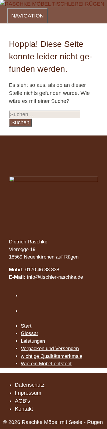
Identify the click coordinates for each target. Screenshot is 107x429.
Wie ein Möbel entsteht (46, 363)
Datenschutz (30, 385)
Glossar (29, 333)
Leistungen (33, 341)
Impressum (28, 393)
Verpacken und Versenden (50, 348)
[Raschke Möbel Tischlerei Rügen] (52, 4)
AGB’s (22, 401)
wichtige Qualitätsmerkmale (51, 356)
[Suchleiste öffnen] (3, 15)
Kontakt (24, 409)
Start (26, 326)
